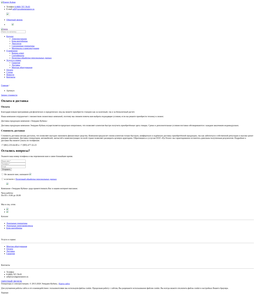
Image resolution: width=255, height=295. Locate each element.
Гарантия (16, 63)
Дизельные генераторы (16, 223)
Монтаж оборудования (22, 67)
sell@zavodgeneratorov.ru (23, 9)
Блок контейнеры (14, 228)
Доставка (16, 65)
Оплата (9, 249)
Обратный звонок (14, 20)
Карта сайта (64, 284)
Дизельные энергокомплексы (19, 226)
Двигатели (16, 43)
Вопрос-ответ (18, 53)
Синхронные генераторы (23, 46)
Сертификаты (18, 55)
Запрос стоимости (9, 95)
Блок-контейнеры (20, 41)
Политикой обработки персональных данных (36, 179)
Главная (4, 85)
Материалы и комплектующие (25, 48)
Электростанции (19, 39)
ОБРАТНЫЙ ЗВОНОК (11, 281)
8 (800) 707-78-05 (22, 7)
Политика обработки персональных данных (32, 58)
